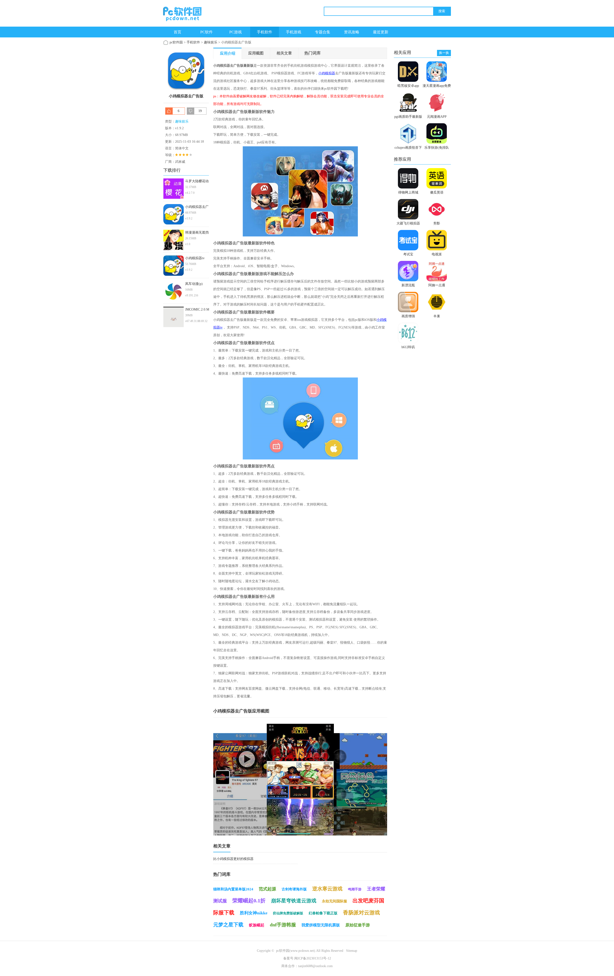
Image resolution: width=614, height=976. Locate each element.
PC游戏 (235, 32)
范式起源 (267, 889)
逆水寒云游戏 (327, 889)
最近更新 (380, 32)
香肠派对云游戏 (361, 913)
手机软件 (264, 32)
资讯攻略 (351, 32)
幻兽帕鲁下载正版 (323, 913)
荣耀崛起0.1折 (249, 901)
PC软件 (206, 32)
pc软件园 (176, 42)
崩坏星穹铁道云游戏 (293, 901)
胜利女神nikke (253, 913)
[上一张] (256, 779)
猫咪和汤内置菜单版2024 (233, 889)
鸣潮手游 (354, 889)
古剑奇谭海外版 (294, 889)
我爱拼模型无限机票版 (320, 925)
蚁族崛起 (256, 925)
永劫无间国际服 (334, 901)
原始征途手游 (357, 925)
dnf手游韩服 (283, 924)
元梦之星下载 (228, 925)
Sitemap (351, 950)
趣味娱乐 (210, 42)
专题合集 (322, 32)
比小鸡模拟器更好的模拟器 (233, 859)
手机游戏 (293, 32)
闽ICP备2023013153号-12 (312, 958)
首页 (177, 32)
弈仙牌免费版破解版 (288, 913)
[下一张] (343, 779)
